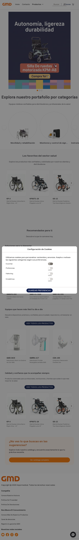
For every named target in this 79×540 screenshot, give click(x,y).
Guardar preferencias (39, 290)
